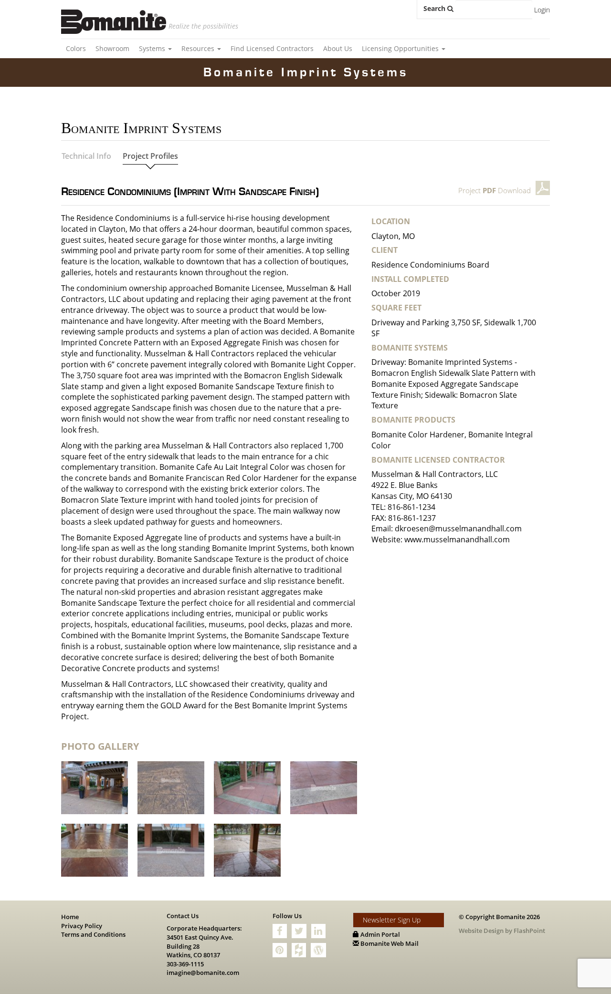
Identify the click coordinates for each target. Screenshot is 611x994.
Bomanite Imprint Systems (305, 72)
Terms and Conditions (93, 934)
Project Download (494, 190)
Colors (76, 48)
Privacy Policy (81, 926)
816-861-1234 (411, 507)
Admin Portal (379, 934)
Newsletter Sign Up (392, 919)
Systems (153, 48)
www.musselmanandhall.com (457, 539)
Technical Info (86, 156)
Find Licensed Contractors (272, 48)
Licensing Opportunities (401, 48)
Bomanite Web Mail (389, 943)
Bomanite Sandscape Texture (251, 386)
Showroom (112, 48)
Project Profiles (150, 156)
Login (542, 9)
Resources (198, 48)
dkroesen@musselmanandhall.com (458, 528)
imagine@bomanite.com (203, 972)
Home (70, 916)
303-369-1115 (185, 964)
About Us (337, 48)
